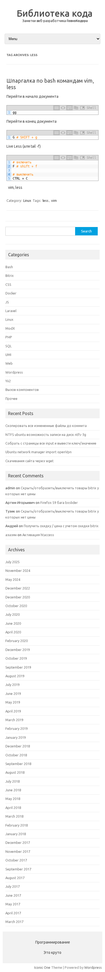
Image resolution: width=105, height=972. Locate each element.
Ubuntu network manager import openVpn (38, 452)
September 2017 (18, 869)
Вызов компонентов (22, 389)
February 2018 (16, 825)
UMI (8, 355)
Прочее (11, 398)
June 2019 (13, 693)
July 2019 (12, 684)
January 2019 (15, 737)
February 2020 (16, 641)
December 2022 (17, 588)
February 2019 (16, 728)
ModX (10, 328)
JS (7, 302)
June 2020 (13, 623)
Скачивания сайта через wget (29, 461)
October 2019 (16, 658)
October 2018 (16, 755)
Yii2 (8, 381)
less (45, 200)
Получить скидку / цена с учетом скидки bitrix (61, 526)
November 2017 (17, 851)
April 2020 (13, 632)
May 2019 (12, 702)
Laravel (10, 311)
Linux (27, 200)
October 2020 (16, 606)
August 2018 (14, 772)
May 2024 (12, 579)
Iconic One (42, 967)
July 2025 (12, 562)
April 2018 (13, 807)
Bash (9, 267)
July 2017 (12, 886)
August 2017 (14, 878)
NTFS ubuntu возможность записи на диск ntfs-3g (45, 434)
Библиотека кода (55, 13)
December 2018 (17, 746)
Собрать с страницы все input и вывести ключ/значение (50, 443)
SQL (8, 346)
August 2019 (14, 676)
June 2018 (13, 790)
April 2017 (13, 913)
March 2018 (14, 816)
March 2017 (14, 922)
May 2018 (12, 799)
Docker (10, 293)
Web (9, 363)
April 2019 (13, 711)
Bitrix (9, 275)
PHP (8, 337)
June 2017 (13, 895)
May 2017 (12, 904)
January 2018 (15, 834)
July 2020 (12, 614)
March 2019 (14, 720)
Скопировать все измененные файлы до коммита (46, 425)
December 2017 (17, 842)
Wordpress (14, 372)
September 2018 (18, 764)
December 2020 (17, 597)
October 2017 (16, 860)
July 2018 (12, 781)
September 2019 (18, 667)
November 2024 (17, 570)
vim (54, 200)
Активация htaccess (38, 535)
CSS (8, 284)
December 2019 (17, 650)
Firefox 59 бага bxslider (59, 502)
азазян (11, 535)
